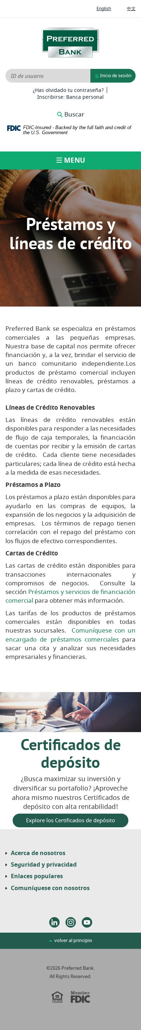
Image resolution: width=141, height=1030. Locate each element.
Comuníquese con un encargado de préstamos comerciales (70, 635)
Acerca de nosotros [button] (38, 853)
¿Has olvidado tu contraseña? (68, 90)
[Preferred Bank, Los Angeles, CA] (70, 42)
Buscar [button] (74, 114)
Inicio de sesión (115, 75)
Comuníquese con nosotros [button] (50, 888)
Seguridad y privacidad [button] (44, 864)
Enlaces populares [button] (37, 876)
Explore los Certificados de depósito (70, 820)
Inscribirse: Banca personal (70, 97)
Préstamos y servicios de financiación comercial (70, 596)
